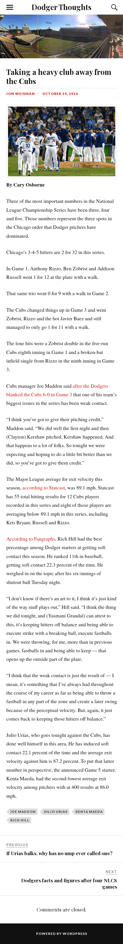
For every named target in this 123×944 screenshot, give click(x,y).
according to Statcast (43, 487)
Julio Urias (56, 811)
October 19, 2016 (60, 93)
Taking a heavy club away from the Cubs (58, 76)
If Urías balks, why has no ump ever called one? (59, 853)
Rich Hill (19, 820)
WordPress (75, 933)
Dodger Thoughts (61, 7)
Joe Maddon (23, 811)
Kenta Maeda (89, 811)
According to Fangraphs (30, 538)
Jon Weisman (20, 93)
